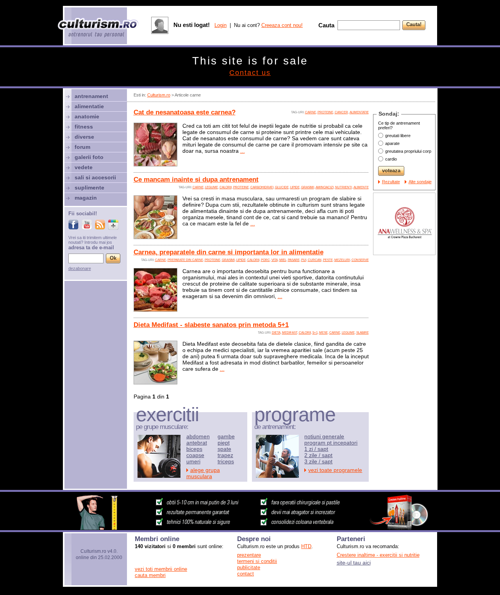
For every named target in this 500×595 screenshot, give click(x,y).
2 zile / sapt (318, 455)
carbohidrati (261, 187)
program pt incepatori (330, 443)
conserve (360, 260)
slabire (362, 332)
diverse (84, 137)
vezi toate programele (335, 470)
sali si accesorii (95, 177)
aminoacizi (325, 187)
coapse (195, 455)
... (242, 151)
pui (303, 260)
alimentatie (359, 112)
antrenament (91, 96)
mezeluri (342, 260)
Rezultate (391, 181)
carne (310, 112)
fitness (84, 126)
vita (274, 260)
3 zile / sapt (318, 461)
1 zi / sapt (316, 449)
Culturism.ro (158, 95)
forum (82, 147)
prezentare (249, 555)
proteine (325, 112)
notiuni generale (324, 436)
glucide (282, 187)
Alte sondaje (420, 181)
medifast (289, 332)
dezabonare (79, 268)
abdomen (198, 436)
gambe (226, 436)
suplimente (89, 187)
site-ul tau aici (354, 562)
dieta (276, 332)
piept (224, 443)
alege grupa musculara (203, 473)
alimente (361, 187)
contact (245, 574)
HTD (306, 546)
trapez (225, 455)
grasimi (307, 187)
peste (328, 260)
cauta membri (150, 575)
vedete (84, 167)
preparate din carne (185, 260)
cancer (341, 112)
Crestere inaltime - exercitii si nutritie (378, 555)
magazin (86, 198)
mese (323, 332)
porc (265, 260)
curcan (314, 260)
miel (282, 260)
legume (211, 187)
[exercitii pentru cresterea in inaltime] (250, 528)
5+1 (315, 332)
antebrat (196, 443)
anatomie (87, 116)
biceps (194, 449)
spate (224, 449)
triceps (226, 461)
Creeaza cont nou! (282, 25)
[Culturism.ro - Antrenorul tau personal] (98, 28)
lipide (295, 187)
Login (220, 25)
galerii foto (89, 157)
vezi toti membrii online (161, 569)
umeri (193, 461)
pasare (294, 260)
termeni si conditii (257, 561)
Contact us (250, 73)
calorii (226, 187)
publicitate (248, 567)
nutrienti (343, 187)
